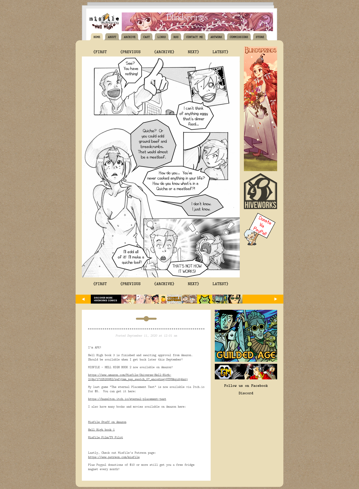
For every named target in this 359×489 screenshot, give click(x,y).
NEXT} (193, 51)
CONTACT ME (194, 36)
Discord (246, 393)
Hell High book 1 (101, 429)
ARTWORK (216, 36)
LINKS (161, 36)
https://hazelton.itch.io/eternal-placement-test (127, 399)
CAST (146, 36)
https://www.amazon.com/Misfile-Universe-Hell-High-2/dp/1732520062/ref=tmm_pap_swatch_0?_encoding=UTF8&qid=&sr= (138, 377)
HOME (96, 36)
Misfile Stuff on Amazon (107, 422)
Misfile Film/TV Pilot (105, 437)
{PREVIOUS (130, 51)
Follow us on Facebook (246, 385)
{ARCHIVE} (164, 51)
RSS (175, 36)
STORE (260, 36)
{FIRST (100, 51)
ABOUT (112, 36)
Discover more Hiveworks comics (105, 299)
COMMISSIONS (239, 36)
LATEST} (221, 51)
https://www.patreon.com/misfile (114, 457)
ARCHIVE (129, 36)
